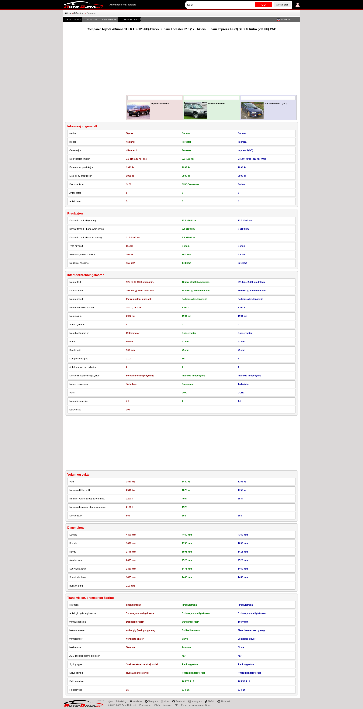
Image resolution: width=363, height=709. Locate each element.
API (176, 705)
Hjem (68, 13)
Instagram (197, 701)
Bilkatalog (78, 13)
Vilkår (157, 705)
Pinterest (225, 701)
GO (263, 4)
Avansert (282, 4)
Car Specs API (130, 19)
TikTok (211, 701)
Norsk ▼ (285, 19)
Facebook (180, 701)
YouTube (137, 701)
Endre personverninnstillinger (196, 705)
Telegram (153, 701)
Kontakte (167, 705)
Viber (166, 701)
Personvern (145, 705)
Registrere (109, 19)
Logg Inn (91, 19)
